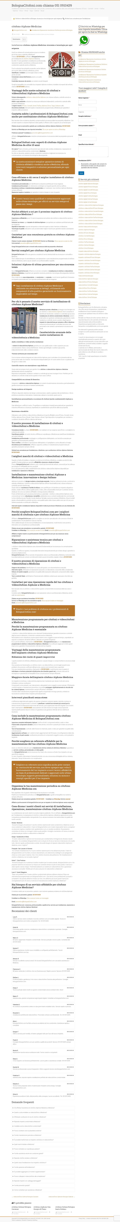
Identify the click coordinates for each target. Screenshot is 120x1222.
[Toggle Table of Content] (23, 39)
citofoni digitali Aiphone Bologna (88, 184)
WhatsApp (57, 799)
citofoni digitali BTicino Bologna (88, 187)
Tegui (53, 106)
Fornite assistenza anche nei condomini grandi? (28, 1153)
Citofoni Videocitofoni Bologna (87, 227)
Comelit (29, 106)
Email (80, 135)
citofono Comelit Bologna (86, 236)
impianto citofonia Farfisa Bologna (89, 266)
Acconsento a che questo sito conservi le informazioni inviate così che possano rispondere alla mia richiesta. (93, 165)
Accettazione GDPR (85, 160)
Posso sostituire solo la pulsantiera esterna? (27, 1131)
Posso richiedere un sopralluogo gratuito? (27, 1149)
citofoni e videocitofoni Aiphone (36, 97)
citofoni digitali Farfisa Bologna (88, 196)
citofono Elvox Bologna (85, 239)
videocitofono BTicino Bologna (88, 282)
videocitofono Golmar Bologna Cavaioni (25, 1197)
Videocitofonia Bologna (85, 276)
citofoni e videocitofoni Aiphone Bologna (91, 205)
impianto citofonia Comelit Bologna (89, 260)
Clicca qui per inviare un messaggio (52, 600)
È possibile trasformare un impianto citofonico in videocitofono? (34, 1140)
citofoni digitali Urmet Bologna (87, 202)
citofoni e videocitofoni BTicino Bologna (90, 208)
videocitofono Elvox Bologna (87, 288)
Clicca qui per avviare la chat (63, 241)
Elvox (49, 106)
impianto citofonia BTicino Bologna (89, 257)
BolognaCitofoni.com (20, 30)
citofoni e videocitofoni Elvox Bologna (90, 214)
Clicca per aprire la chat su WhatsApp (53, 129)
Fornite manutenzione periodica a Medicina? (27, 1135)
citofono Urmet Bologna (85, 248)
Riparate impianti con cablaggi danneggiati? (27, 1181)
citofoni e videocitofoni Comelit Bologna (90, 211)
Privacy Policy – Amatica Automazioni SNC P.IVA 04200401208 (93, 1218)
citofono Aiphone (28, 59)
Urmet (34, 106)
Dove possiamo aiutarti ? (86, 125)
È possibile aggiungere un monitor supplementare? (29, 1172)
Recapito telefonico (84, 116)
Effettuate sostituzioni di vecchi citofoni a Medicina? (30, 1117)
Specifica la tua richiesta (86, 144)
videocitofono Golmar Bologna (88, 294)
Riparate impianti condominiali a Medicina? (27, 1121)
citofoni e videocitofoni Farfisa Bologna (90, 217)
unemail (68, 799)
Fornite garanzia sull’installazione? (24, 1167)
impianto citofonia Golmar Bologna (89, 270)
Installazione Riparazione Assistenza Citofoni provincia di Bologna (52, 30)
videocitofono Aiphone (55, 312)
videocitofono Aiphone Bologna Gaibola (61, 1197)
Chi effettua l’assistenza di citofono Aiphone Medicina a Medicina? (34, 1108)
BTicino (24, 106)
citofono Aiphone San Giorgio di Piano (42, 1208)
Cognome (81, 112)
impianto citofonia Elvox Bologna (88, 263)
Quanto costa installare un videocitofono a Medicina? (30, 1112)
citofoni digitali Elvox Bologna (87, 193)
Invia (81, 173)
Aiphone (44, 106)
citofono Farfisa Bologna (86, 242)
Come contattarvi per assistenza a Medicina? (28, 1190)
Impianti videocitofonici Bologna (88, 251)
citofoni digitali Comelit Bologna (88, 190)
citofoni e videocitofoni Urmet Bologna (90, 223)
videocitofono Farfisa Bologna (87, 291)
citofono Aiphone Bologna (86, 230)
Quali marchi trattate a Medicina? (24, 1144)
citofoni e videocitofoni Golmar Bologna (90, 220)
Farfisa (39, 106)
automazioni (21, 595)
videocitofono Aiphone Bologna (88, 279)
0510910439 (16, 508)
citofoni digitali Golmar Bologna (88, 199)
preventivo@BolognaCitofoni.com (42, 133)
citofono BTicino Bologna (86, 233)
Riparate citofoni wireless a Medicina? (25, 1158)
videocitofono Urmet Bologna (87, 297)
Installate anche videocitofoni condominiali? (27, 1126)
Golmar (57, 106)
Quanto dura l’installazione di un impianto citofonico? (30, 1162)
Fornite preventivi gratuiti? (22, 1185)
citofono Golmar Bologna (86, 245)
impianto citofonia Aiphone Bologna (89, 254)
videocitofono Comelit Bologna (88, 285)
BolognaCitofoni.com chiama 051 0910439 (42, 5)
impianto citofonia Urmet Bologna (88, 273)
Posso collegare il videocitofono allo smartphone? (29, 1176)
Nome (80, 105)
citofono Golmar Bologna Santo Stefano (65, 1208)
